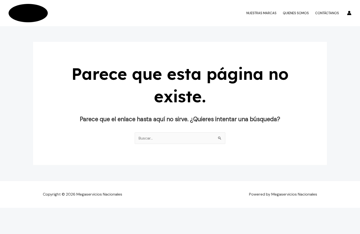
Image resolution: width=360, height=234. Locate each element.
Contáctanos (327, 13)
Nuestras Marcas (261, 13)
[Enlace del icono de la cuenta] (349, 13)
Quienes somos (296, 13)
